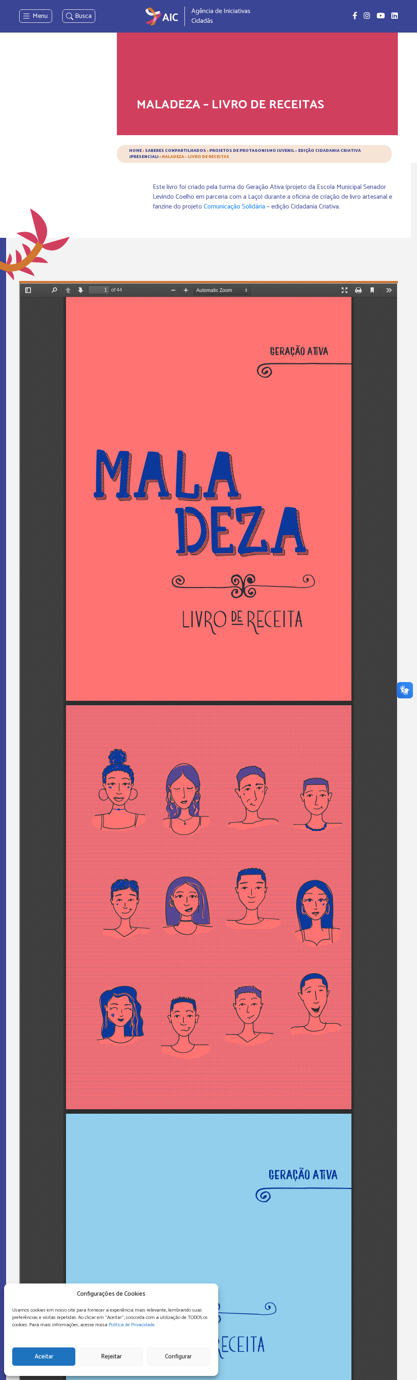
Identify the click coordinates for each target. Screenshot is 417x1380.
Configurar (178, 1356)
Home (135, 150)
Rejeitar (111, 1356)
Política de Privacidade (132, 1325)
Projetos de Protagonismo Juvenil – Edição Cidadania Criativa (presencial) (245, 153)
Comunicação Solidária (234, 206)
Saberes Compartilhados (175, 150)
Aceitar (44, 1356)
